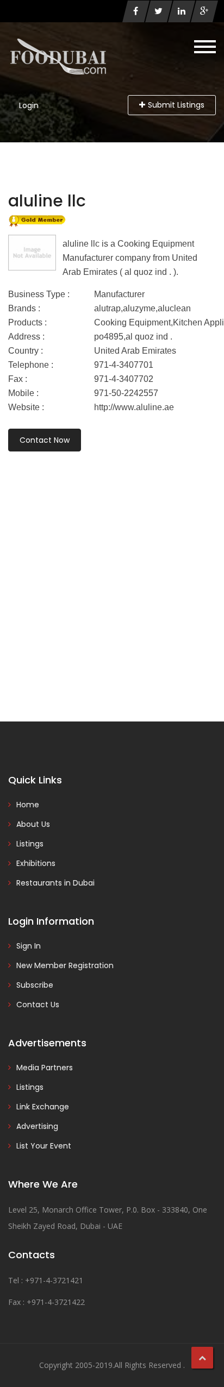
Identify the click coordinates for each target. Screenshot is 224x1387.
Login (29, 105)
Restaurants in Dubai (55, 882)
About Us (33, 824)
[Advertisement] (112, 571)
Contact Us (37, 1004)
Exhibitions (35, 863)
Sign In (28, 945)
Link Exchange (42, 1106)
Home (27, 804)
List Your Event (43, 1145)
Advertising (37, 1126)
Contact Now (45, 440)
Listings (29, 843)
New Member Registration (65, 965)
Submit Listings (176, 104)
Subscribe (34, 985)
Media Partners (44, 1067)
